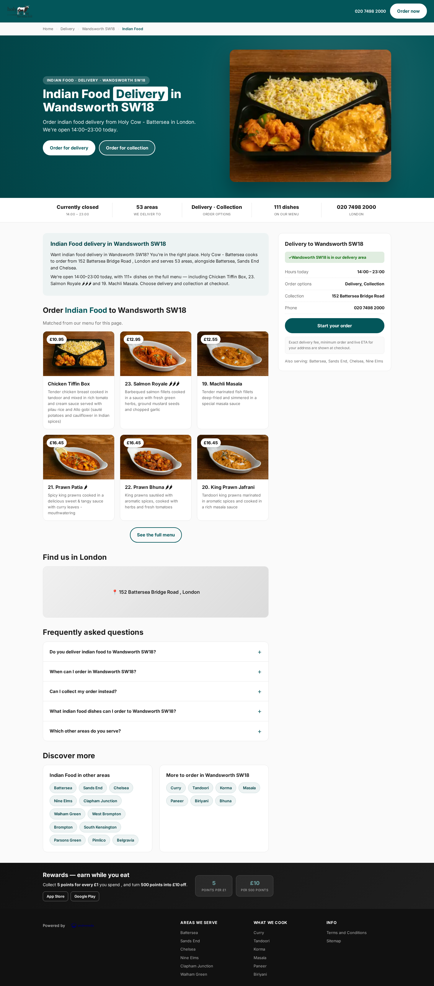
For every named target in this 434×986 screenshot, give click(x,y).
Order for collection (127, 148)
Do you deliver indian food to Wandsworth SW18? (103, 652)
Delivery (68, 29)
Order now (408, 11)
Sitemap (334, 940)
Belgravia (125, 840)
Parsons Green (67, 840)
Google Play (84, 896)
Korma (226, 787)
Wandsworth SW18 (98, 29)
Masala (249, 787)
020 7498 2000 (370, 11)
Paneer (177, 800)
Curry (176, 787)
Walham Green (67, 813)
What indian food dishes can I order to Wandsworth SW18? (113, 711)
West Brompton (106, 813)
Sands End (92, 787)
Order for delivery (69, 148)
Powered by (54, 925)
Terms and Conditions (347, 932)
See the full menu (156, 535)
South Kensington (100, 827)
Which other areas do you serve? (85, 731)
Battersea (63, 787)
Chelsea (121, 787)
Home (48, 29)
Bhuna (225, 800)
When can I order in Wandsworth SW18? (93, 671)
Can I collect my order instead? (83, 691)
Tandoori (200, 787)
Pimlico (99, 840)
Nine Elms (63, 800)
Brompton (63, 827)
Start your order (334, 325)
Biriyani (201, 800)
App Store (55, 896)
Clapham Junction (100, 800)
